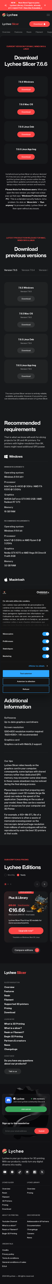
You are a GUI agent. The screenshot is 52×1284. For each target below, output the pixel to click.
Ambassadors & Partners (38, 1221)
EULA (4, 1266)
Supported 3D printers (16, 1004)
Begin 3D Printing (13, 1036)
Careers (30, 1233)
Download (9, 1012)
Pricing (8, 1008)
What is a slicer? (13, 1028)
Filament (9, 999)
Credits (5, 1250)
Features (9, 991)
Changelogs (10, 1049)
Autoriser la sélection (26, 681)
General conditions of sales (14, 1262)
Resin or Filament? (14, 1032)
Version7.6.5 (10, 270)
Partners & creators (15, 1040)
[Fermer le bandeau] (48, 593)
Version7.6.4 (28, 270)
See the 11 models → (33, 8)
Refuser (26, 689)
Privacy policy (8, 1254)
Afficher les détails (37, 666)
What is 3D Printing (14, 1023)
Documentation (34, 1225)
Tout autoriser (26, 673)
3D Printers (7, 1201)
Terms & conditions (10, 1258)
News (7, 1045)
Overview (9, 987)
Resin (7, 995)
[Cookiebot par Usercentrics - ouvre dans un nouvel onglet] (36, 592)
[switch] (45, 641)
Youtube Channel (9, 1221)
